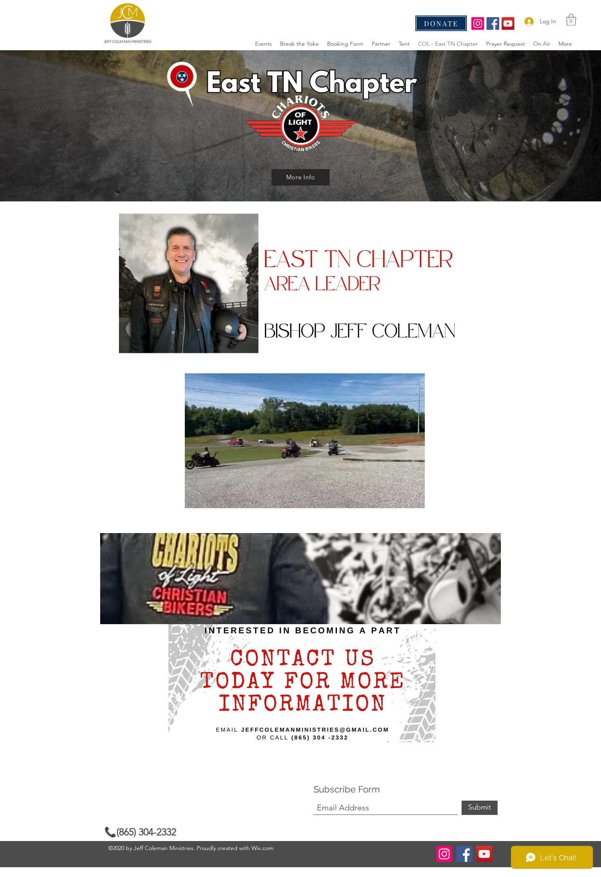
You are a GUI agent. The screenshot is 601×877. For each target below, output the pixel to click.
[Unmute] (209, 497)
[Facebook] (493, 23)
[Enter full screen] (413, 497)
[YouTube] (508, 23)
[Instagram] (477, 23)
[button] (571, 20)
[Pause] (195, 497)
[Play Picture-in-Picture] (400, 497)
